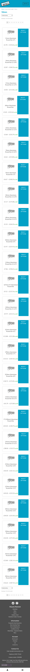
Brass (15, 611)
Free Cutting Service (15, 627)
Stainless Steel (15, 614)
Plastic (15, 613)
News (15, 632)
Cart (15, 642)
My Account (15, 639)
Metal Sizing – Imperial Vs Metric (15, 630)
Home (2, 9)
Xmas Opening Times (15, 625)
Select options (23, 31)
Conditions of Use (15, 628)
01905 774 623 (17, 654)
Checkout (15, 640)
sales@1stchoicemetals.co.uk (16, 651)
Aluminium (15, 609)
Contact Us (15, 644)
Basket (22, 670)
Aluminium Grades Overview (15, 616)
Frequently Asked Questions (15, 623)
